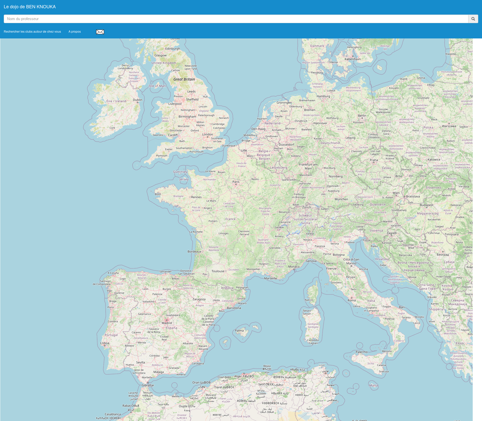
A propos (75, 31)
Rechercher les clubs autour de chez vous (32, 31)
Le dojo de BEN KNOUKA (30, 6)
